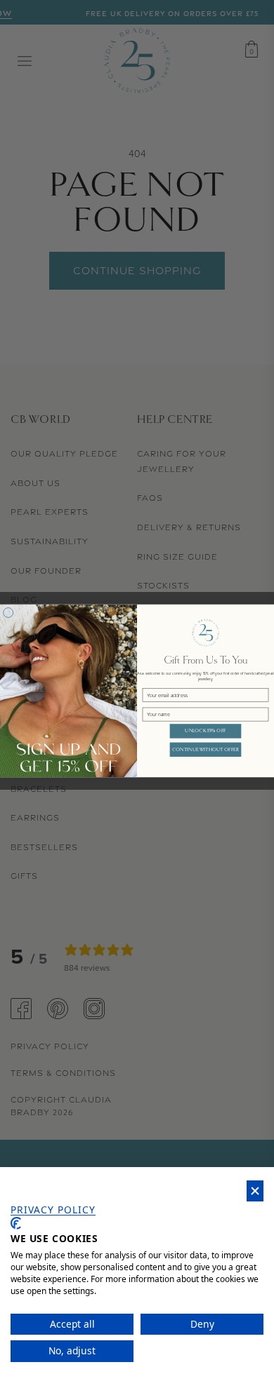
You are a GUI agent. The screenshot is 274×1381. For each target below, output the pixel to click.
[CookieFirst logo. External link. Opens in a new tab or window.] (16, 1223)
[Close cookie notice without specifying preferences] (255, 1191)
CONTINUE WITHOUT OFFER (206, 749)
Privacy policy (53, 1210)
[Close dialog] (8, 612)
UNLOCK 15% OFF (205, 730)
